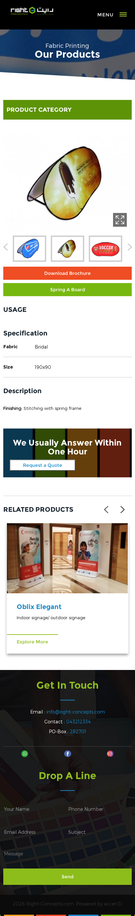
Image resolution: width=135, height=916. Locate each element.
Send (67, 877)
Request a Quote (42, 465)
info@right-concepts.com (76, 712)
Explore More (32, 642)
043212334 (78, 721)
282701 (78, 731)
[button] (5, 248)
